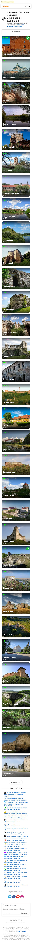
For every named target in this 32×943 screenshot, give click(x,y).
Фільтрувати (17, 31)
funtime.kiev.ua (21, 923)
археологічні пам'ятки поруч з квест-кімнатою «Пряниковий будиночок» (15, 794)
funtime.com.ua (21, 931)
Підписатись (24, 913)
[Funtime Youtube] (18, 896)
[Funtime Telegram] (10, 896)
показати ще (15, 782)
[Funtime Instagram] (22, 896)
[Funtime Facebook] (14, 896)
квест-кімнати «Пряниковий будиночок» (15, 25)
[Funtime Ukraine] (5, 6)
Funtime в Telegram (7, 2)
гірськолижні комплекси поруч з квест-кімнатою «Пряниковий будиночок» (16, 803)
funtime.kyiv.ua (11, 923)
